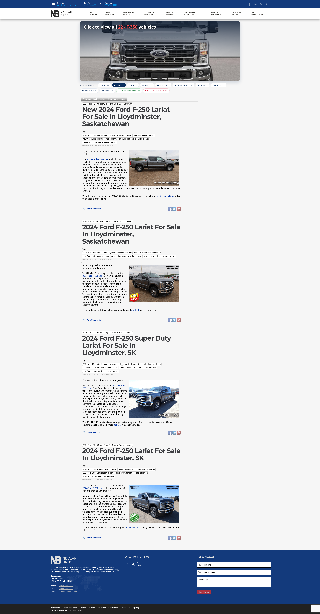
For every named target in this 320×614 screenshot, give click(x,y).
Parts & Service (169, 14)
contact (135, 310)
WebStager (125, 608)
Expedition (89, 91)
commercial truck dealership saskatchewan (130, 139)
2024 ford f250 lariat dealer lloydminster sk (101, 473)
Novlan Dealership (216, 14)
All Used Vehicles (156, 91)
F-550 (133, 85)
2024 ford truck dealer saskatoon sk (98, 476)
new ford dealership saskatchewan (126, 256)
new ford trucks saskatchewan (96, 139)
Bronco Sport (184, 85)
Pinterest (179, 209)
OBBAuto (64, 608)
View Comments (93, 209)
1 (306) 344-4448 (66, 586)
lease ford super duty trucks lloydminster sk (142, 364)
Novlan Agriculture (257, 14)
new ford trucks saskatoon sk (135, 473)
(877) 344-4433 (90, 5)
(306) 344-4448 (110, 5)
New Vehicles (93, 14)
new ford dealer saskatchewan (147, 253)
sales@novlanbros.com (66, 5)
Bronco (203, 85)
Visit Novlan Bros (165, 196)
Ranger (147, 85)
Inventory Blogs (237, 14)
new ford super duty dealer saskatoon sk (100, 371)
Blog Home (113, 99)
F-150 (104, 85)
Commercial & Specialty (191, 14)
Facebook (250, 4)
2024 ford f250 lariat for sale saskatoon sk (138, 368)
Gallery (103, 99)
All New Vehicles (129, 91)
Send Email (204, 592)
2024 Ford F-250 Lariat (98, 159)
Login (123, 99)
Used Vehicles (110, 14)
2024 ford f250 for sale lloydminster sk (99, 469)
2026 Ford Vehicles (149, 14)
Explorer (218, 85)
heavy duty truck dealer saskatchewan (100, 142)
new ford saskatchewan (144, 135)
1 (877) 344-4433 (66, 589)
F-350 (119, 85)
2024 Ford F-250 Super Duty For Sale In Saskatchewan (107, 104)
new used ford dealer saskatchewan (160, 256)
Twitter (255, 4)
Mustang (107, 91)
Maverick (163, 85)
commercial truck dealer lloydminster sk (100, 368)
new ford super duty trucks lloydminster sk (136, 469)
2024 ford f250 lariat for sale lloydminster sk (102, 364)
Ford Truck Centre (128, 14)
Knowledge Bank (90, 99)
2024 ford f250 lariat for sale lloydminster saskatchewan (107, 135)
